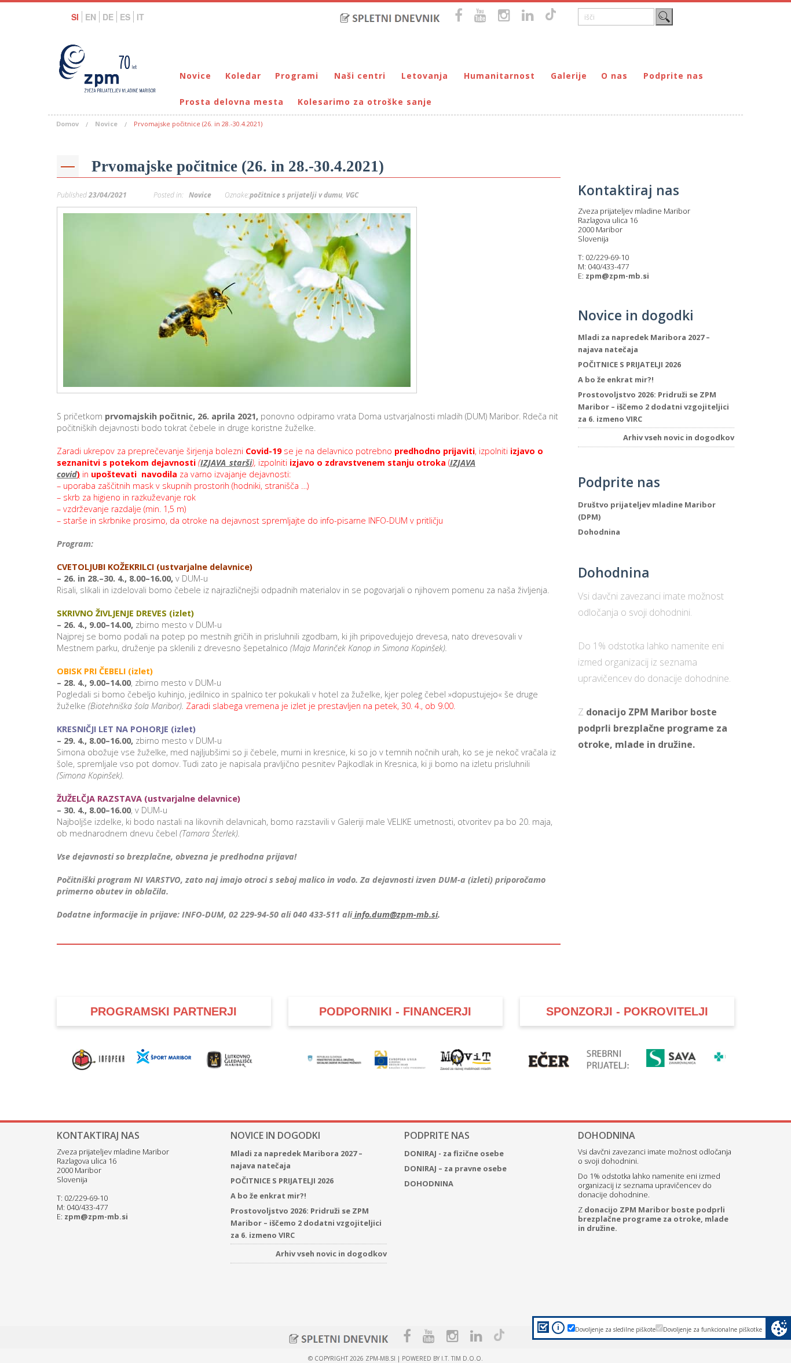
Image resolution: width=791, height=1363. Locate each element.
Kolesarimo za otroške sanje (365, 101)
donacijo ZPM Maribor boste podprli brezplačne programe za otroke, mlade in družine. (652, 728)
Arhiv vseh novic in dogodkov (678, 437)
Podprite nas (673, 75)
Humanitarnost (499, 75)
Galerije (569, 75)
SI (75, 17)
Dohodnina (599, 532)
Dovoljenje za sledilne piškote (615, 1329)
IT (140, 17)
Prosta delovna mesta (232, 101)
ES (125, 17)
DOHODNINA (428, 1183)
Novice (195, 75)
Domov (67, 123)
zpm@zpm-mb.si (617, 276)
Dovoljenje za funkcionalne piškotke (712, 1329)
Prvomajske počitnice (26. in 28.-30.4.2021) (237, 166)
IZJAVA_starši (226, 462)
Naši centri (360, 75)
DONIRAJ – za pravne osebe (455, 1168)
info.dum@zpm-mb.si (395, 914)
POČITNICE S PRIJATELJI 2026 (629, 364)
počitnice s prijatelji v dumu (296, 195)
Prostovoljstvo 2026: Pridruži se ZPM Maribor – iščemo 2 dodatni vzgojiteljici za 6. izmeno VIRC (653, 406)
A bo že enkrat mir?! (616, 379)
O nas (614, 75)
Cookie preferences (779, 1328)
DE (107, 17)
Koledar (243, 75)
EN (90, 17)
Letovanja (424, 75)
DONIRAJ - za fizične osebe (454, 1153)
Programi (296, 75)
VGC (352, 195)
